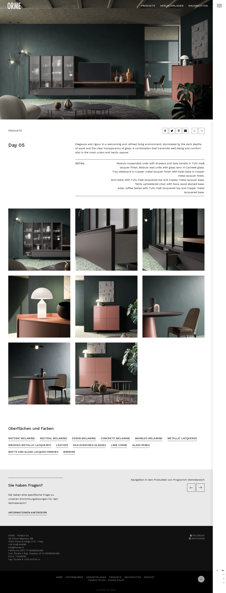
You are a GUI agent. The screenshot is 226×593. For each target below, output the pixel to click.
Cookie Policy (116, 580)
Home (59, 577)
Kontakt (149, 577)
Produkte (148, 5)
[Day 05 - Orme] (106, 59)
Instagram (197, 538)
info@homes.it (16, 547)
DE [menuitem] (222, 570)
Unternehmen (74, 577)
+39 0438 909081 (17, 544)
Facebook (198, 535)
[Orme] (14, 6)
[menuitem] (222, 570)
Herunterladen (171, 5)
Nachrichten (198, 5)
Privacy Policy (96, 580)
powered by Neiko (106, 590)
